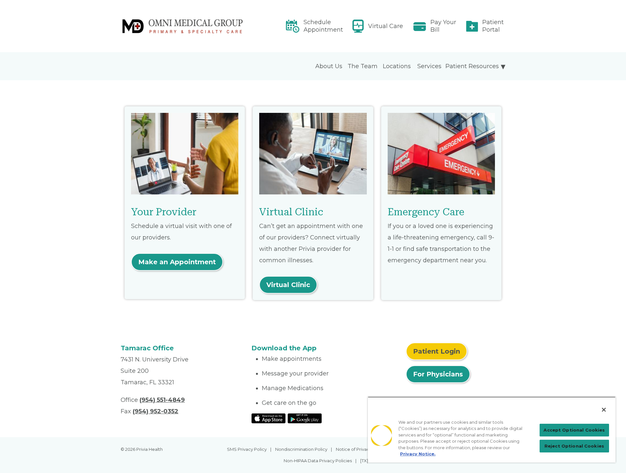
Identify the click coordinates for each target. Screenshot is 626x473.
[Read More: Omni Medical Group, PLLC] (182, 26)
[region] (492, 430)
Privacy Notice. (418, 453)
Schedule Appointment (323, 26)
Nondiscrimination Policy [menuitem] (301, 449)
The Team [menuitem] (363, 66)
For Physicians (438, 374)
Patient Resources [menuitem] (472, 66)
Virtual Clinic (288, 285)
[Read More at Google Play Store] (305, 418)
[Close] (604, 410)
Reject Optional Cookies (574, 446)
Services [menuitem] (429, 66)
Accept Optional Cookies (574, 430)
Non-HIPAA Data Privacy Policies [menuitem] (318, 460)
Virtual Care (385, 26)
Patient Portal (493, 26)
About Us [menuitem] (328, 66)
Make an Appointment (177, 262)
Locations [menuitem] (397, 66)
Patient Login (436, 351)
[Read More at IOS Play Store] (268, 418)
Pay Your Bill (443, 26)
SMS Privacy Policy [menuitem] (247, 449)
